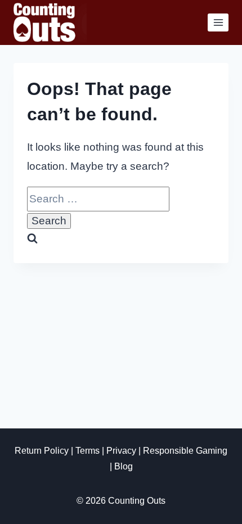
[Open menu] (218, 22)
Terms (87, 450)
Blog (123, 466)
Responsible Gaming (185, 450)
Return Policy (42, 450)
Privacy (121, 450)
